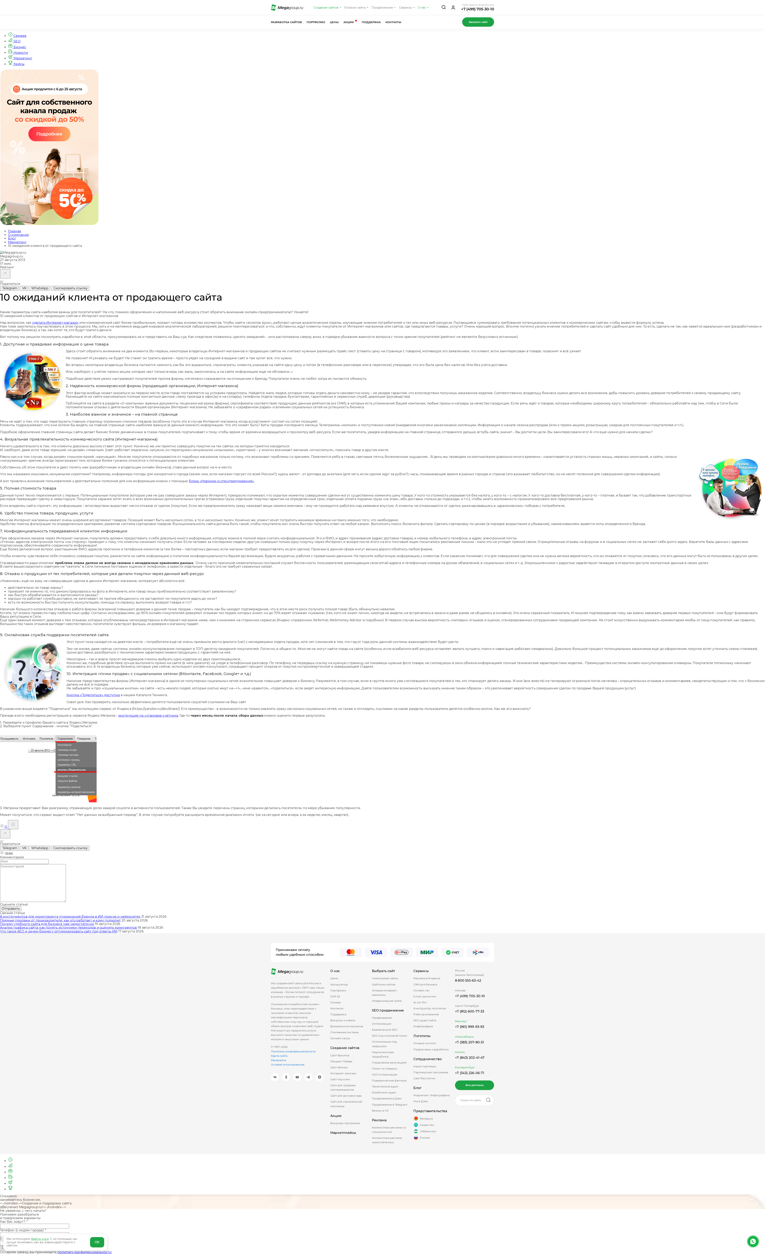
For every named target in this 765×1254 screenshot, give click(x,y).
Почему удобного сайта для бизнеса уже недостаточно (47, 924)
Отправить (11, 909)
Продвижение (382, 7)
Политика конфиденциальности (293, 1051)
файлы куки (40, 1239)
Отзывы (335, 1002)
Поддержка (371, 22)
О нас (422, 7)
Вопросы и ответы (342, 1020)
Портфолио (316, 22)
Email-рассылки (424, 996)
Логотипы (422, 1036)
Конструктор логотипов (429, 1008)
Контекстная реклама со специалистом (389, 1129)
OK (97, 1242)
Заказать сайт (478, 22)
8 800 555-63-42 (468, 980)
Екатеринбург (465, 1067)
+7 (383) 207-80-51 (469, 1042)
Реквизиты (278, 1060)
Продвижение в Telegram (389, 1104)
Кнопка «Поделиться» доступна (93, 695)
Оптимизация (381, 1023)
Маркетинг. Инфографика (431, 1095)
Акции (349, 22)
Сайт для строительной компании (346, 1104)
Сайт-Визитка (339, 1055)
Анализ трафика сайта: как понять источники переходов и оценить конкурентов (68, 927)
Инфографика (423, 1026)
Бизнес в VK (380, 1110)
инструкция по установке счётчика (148, 715)
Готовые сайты (355, 7)
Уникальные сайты (385, 978)
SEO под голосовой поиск (389, 1035)
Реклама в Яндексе (426, 978)
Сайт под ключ (340, 1079)
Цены (334, 22)
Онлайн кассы (340, 1038)
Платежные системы (344, 1032)
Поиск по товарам (384, 1068)
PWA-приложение (426, 1014)
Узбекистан (428, 1131)
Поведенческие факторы (389, 1080)
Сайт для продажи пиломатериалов (343, 1087)
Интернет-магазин (343, 1073)
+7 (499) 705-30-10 (477, 9)
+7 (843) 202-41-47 (470, 1058)
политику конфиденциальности (84, 1252)
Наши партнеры (424, 1066)
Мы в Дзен (420, 1101)
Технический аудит (385, 1086)
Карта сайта (279, 1055)
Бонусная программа (345, 1123)
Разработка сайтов (286, 22)
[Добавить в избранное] (13, 824)
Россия (425, 1137)
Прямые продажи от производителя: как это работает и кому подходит (60, 920)
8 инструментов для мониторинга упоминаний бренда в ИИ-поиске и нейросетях (70, 916)
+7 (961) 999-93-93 (469, 1027)
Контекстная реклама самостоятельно (387, 1140)
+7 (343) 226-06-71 (469, 1073)
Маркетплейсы (343, 1133)
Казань (460, 1052)
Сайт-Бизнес (339, 1067)
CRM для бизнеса (425, 984)
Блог (417, 1088)
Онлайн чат (421, 990)
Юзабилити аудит (384, 1092)
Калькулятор (339, 984)
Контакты (393, 22)
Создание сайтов (326, 7)
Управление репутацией (389, 1062)
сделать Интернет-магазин (55, 323)
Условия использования (287, 1064)
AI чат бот (420, 1002)
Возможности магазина (346, 1026)
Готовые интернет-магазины (384, 992)
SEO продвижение (388, 1010)
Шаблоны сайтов (383, 984)
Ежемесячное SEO (384, 1029)
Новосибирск (464, 1036)
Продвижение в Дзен (387, 1098)
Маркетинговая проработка (383, 1054)
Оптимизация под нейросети (384, 1044)
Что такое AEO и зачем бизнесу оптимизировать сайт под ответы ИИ (59, 931)
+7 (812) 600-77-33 (469, 1011)
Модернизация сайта (387, 1000)
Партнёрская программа (430, 1072)
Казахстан (427, 1124)
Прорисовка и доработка (430, 1049)
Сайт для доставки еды (346, 1095)
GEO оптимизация (384, 1074)
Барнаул (461, 1021)
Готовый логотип (424, 1043)
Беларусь (426, 1118)
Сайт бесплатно (424, 1078)
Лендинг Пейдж (341, 1061)
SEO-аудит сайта (424, 1020)
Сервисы (405, 7)
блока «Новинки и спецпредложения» (221, 481)
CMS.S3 (335, 996)
